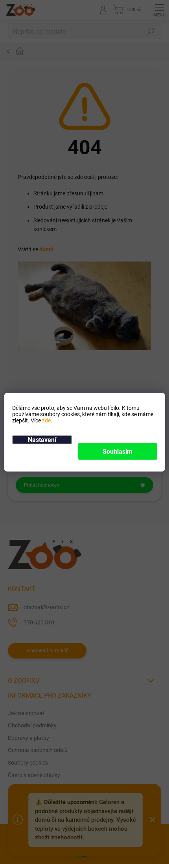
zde (46, 420)
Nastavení (42, 439)
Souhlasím (117, 451)
